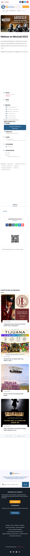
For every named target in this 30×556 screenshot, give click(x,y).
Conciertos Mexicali (20, 163)
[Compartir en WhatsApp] (16, 225)
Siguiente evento (20, 436)
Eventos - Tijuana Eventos (10, 10)
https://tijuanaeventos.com (13, 156)
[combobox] (11, 484)
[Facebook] (20, 2)
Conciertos (19, 10)
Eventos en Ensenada (10, 527)
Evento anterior (9, 436)
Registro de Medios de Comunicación (10, 533)
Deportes (17, 525)
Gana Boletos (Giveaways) (15, 535)
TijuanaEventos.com (20, 546)
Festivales (22, 525)
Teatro (12, 525)
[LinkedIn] (13, 225)
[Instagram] (23, 2)
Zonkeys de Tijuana (23, 533)
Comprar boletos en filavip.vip (15, 127)
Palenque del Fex (5, 169)
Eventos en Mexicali (20, 527)
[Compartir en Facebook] (7, 225)
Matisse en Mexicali (6, 167)
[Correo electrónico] (22, 225)
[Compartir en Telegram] (19, 225)
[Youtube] (28, 2)
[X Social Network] (10, 225)
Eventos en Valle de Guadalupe (15, 529)
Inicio (3, 10)
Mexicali (16, 167)
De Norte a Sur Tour (6, 165)
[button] (19, 7)
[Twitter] (25, 2)
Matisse (16, 165)
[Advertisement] (15, 69)
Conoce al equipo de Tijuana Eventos (15, 531)
